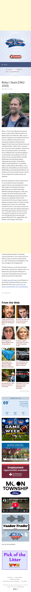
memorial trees (12, 280)
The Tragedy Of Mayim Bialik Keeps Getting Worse (8, 342)
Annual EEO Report (15, 579)
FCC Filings (24, 581)
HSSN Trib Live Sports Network (11, 581)
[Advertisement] (15, 15)
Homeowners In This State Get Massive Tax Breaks (8, 385)
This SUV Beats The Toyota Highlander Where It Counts (22, 363)
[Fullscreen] (27, 511)
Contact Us (10, 577)
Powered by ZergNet (24, 391)
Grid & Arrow (20, 587)
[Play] (4, 511)
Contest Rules (18, 577)
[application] (15, 505)
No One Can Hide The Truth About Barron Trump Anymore (22, 321)
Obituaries (7, 293)
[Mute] (24, 511)
